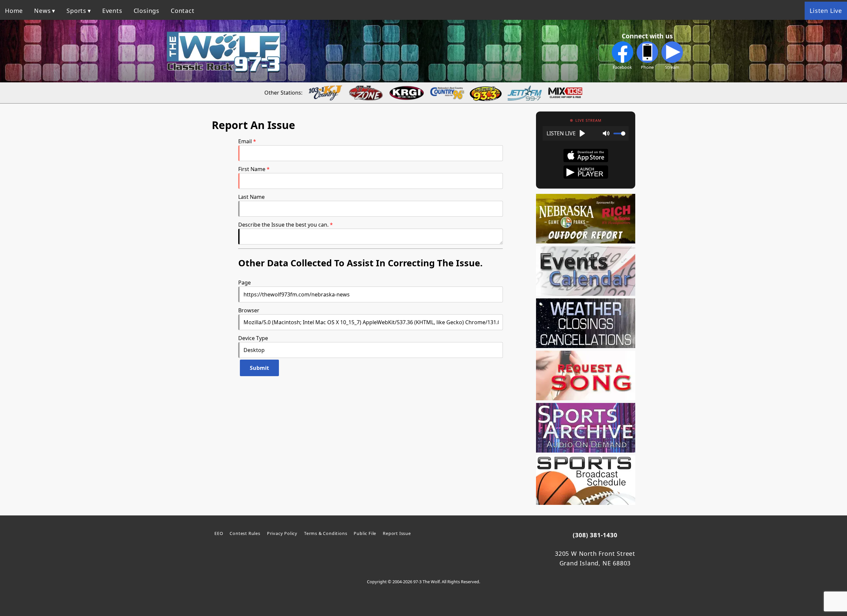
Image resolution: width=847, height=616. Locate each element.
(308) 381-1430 (595, 535)
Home (14, 11)
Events (112, 11)
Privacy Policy (282, 533)
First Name (251, 169)
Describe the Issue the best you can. (283, 224)
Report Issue (397, 533)
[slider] (619, 133)
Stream (672, 67)
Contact (183, 11)
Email (245, 141)
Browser (248, 310)
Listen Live (826, 11)
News (42, 11)
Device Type (253, 338)
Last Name (251, 196)
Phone (647, 67)
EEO (218, 533)
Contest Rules (245, 533)
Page (244, 282)
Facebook (622, 67)
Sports (76, 11)
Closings (146, 11)
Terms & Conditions (325, 533)
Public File (365, 533)
